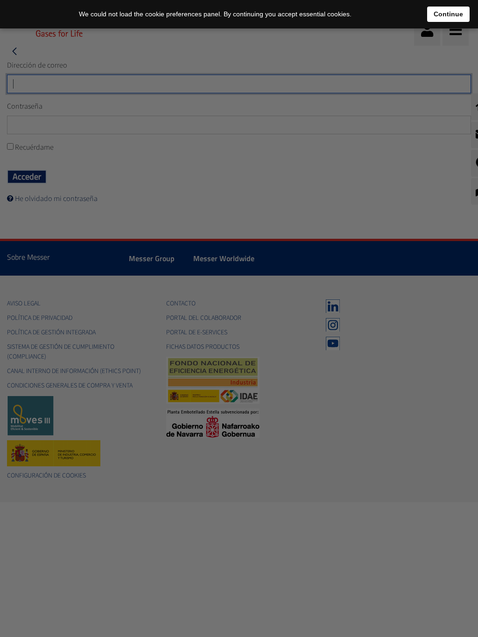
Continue (448, 14)
